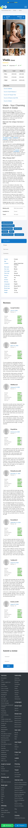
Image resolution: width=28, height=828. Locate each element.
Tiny (2, 802)
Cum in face (4, 686)
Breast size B (18, 718)
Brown (16, 734)
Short (16, 744)
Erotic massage (5, 703)
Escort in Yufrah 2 (19, 790)
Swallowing (4, 756)
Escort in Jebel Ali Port (20, 792)
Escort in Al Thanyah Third (10, 94)
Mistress (3, 731)
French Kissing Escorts (8, 225)
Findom (3, 708)
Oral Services (17, 228)
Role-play (3, 742)
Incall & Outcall (4, 770)
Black (16, 736)
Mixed (15, 281)
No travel (17, 772)
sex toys (17, 149)
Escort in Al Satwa (19, 806)
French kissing (4, 715)
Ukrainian (17, 696)
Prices (5, 245)
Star (16, 760)
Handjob (3, 725)
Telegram (21, 825)
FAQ (16, 812)
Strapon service (5, 750)
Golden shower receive (7, 721)
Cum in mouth (4, 688)
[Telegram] (5, 7)
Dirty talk (3, 696)
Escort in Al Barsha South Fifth (11, 98)
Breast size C (17, 286)
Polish (16, 688)
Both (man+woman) (6, 782)
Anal (2, 680)
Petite (15, 267)
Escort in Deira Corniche (21, 782)
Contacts (5, 253)
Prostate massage (5, 735)
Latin (2, 814)
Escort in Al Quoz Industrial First (19, 787)
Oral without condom (6, 733)
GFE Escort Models (7, 228)
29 (14, 261)
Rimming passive (5, 740)
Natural (16, 288)
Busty (2, 789)
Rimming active (5, 737)
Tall (2, 800)
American (17, 678)
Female (16, 259)
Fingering (3, 710)
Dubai (15, 10)
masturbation (16, 151)
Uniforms (3, 758)
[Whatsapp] (2, 7)
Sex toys (3, 746)
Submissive (4, 754)
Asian (2, 808)
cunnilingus (5, 139)
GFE (2, 717)
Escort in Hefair (18, 803)
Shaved (16, 273)
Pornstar (3, 774)
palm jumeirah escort (7, 234)
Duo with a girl (4, 701)
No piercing (17, 275)
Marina (11, 231)
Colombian (17, 684)
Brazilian (17, 682)
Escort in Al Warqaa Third (19, 801)
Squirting (3, 748)
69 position (4, 678)
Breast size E (18, 724)
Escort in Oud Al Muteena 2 (10, 91)
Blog (16, 809)
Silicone (16, 710)
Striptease (3, 752)
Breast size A (18, 716)
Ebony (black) (4, 810)
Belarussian (17, 680)
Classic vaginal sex (5, 682)
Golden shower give (6, 719)
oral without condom (7, 137)
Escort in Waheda (8, 88)
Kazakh (16, 686)
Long (15, 271)
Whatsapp (8, 825)
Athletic (3, 787)
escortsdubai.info (6, 10)
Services (5, 249)
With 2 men (4, 760)
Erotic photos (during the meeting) (7, 705)
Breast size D (18, 722)
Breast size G (18, 726)
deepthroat (15, 137)
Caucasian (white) (5, 812)
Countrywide (18, 774)
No (14, 279)
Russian (17, 690)
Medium (17, 746)
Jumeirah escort (19, 234)
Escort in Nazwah (19, 798)
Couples (3, 684)
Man (2, 779)
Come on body (4, 690)
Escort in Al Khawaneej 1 (21, 784)
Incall (2, 766)
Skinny (2, 796)
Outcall (3, 768)
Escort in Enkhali (8, 101)
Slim (2, 798)
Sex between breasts (6, 744)
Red (16, 739)
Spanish (17, 692)
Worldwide (17, 776)
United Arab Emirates (20, 818)
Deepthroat (4, 694)
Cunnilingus (4, 692)
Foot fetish (3, 713)
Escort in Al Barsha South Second (19, 795)
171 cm (16, 292)
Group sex (3, 723)
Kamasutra (4, 727)
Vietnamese (17, 698)
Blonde (15, 269)
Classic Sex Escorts (7, 222)
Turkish (16, 694)
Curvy (2, 792)
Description (6, 241)
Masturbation (4, 729)
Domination (4, 698)
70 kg (15, 290)
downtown (4, 231)
